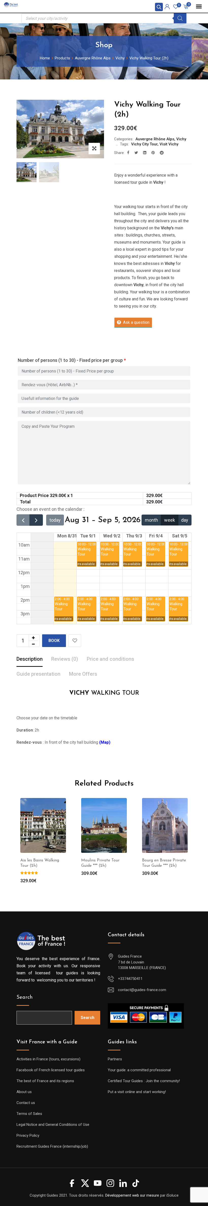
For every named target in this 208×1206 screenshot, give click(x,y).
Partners (115, 1059)
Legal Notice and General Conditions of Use (52, 1124)
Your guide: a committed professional (139, 1070)
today (55, 520)
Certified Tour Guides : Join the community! (144, 1081)
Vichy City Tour (144, 144)
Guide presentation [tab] (38, 674)
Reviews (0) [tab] (64, 659)
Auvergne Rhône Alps (154, 139)
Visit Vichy (169, 144)
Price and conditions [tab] (110, 659)
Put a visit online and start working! (137, 1092)
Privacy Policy (27, 1135)
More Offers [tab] (83, 674)
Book (54, 640)
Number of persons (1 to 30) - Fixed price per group (72, 360)
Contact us (25, 1102)
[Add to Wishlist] (74, 640)
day (184, 520)
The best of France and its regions (45, 1081)
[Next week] (36, 520)
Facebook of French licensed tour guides (50, 1070)
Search (24, 997)
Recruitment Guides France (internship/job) (52, 1146)
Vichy (181, 139)
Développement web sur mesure (132, 1195)
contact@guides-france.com (142, 990)
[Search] (180, 18)
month (151, 520)
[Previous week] (23, 520)
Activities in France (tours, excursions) (48, 1059)
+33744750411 (130, 978)
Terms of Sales (29, 1113)
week (169, 520)
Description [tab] (29, 659)
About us (24, 1092)
